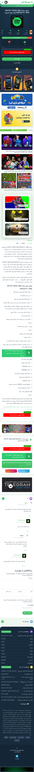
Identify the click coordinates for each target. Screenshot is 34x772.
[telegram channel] (17, 484)
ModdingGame (21, 520)
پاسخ (29, 515)
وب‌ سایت (8, 591)
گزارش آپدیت (17, 63)
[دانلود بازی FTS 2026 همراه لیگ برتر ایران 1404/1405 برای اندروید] (17, 181)
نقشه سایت (13, 737)
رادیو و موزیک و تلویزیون (21, 5)
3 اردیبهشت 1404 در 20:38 (18, 537)
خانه (31, 5)
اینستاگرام (11, 471)
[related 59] (2, 621)
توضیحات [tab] (29, 243)
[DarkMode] (6, 2)
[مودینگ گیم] (26, 2)
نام (31, 591)
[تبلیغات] (17, 428)
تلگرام (23, 471)
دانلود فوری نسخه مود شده (17, 52)
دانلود (16, 59)
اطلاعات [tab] (23, 243)
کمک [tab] (17, 243)
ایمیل (20, 591)
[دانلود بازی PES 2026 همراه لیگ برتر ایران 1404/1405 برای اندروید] (17, 162)
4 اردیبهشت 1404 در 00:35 (16, 557)
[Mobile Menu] (31, 2)
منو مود (17, 740)
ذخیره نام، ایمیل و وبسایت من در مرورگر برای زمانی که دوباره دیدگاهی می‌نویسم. (17, 600)
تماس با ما (20, 737)
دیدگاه (30, 578)
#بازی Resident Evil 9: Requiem (20, 130)
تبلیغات (28, 737)
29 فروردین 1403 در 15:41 (20, 522)
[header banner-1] (17, 101)
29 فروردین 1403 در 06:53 (22, 504)
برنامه (28, 5)
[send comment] (3, 498)
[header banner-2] (17, 118)
